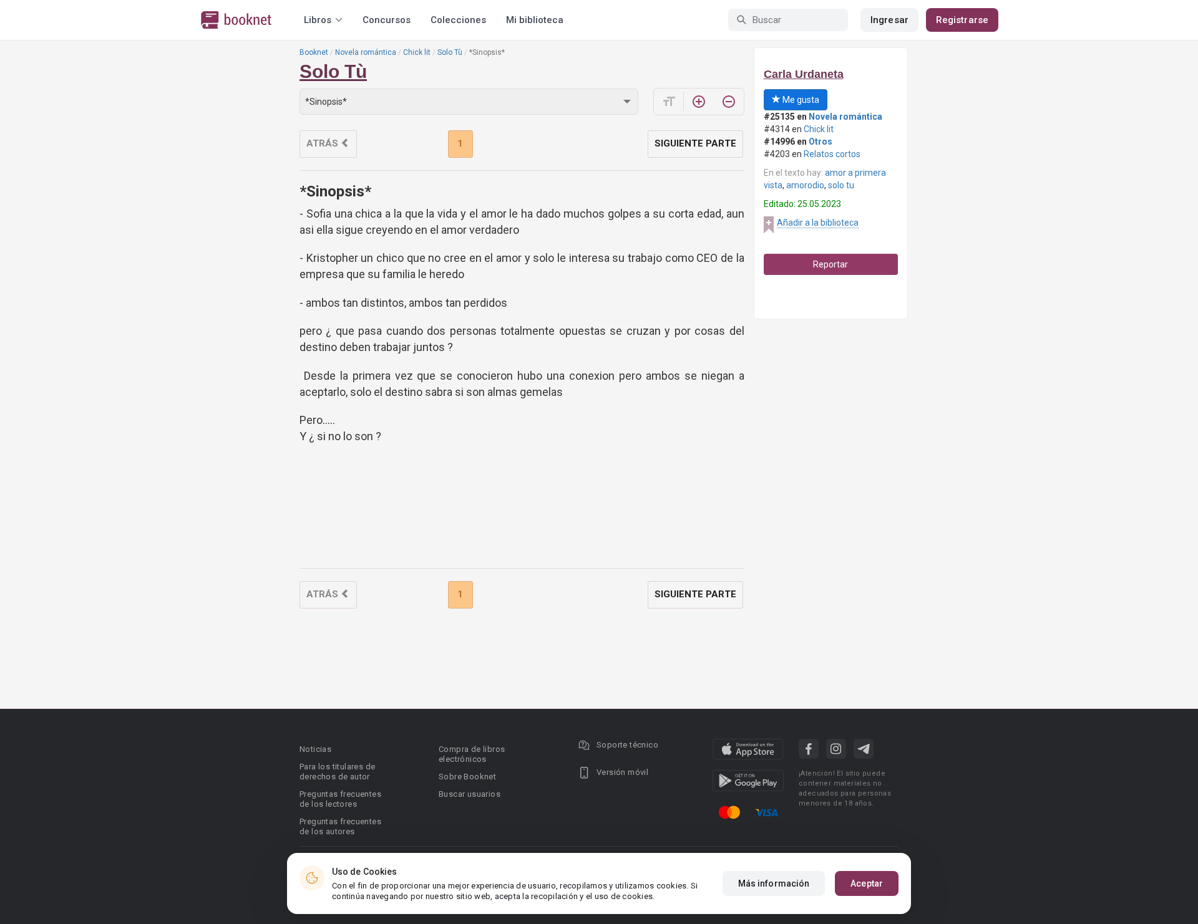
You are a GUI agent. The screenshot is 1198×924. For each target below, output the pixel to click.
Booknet (314, 52)
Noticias (315, 749)
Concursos (387, 20)
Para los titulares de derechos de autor (337, 771)
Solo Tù (449, 52)
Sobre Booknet (467, 776)
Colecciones (458, 20)
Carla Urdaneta (804, 74)
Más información (774, 883)
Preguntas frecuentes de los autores (340, 826)
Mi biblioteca (534, 20)
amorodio (805, 185)
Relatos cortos (832, 154)
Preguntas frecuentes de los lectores (340, 799)
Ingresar (889, 20)
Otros (820, 142)
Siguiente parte (695, 143)
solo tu (841, 185)
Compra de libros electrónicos (472, 754)
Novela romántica (365, 52)
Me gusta (800, 100)
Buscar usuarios (469, 794)
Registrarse (962, 20)
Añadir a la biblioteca (818, 223)
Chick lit (417, 52)
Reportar (830, 264)
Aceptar (866, 883)
